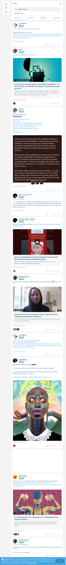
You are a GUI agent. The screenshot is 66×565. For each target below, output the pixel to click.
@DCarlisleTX (22, 51)
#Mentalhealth (42, 483)
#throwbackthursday (27, 344)
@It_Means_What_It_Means (26, 220)
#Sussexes (38, 125)
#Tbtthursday (38, 344)
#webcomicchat (47, 34)
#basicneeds (42, 36)
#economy (50, 483)
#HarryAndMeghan (29, 123)
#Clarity (31, 377)
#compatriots (18, 347)
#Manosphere (20, 481)
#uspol (30, 483)
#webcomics (39, 34)
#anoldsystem (50, 36)
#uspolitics (35, 483)
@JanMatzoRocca (23, 195)
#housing (21, 36)
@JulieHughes (22, 477)
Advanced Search (18, 13)
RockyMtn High (24, 544)
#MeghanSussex (25, 119)
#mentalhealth (34, 36)
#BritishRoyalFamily (29, 127)
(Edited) (27, 552)
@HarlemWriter (23, 360)
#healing (28, 345)
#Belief (36, 377)
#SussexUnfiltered (18, 123)
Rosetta (22, 199)
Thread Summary (17, 116)
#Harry (22, 127)
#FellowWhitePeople (30, 547)
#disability (35, 224)
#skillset (48, 345)
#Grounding (41, 377)
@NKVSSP (21, 25)
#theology (50, 224)
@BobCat (21, 110)
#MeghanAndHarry (29, 125)
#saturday (20, 38)
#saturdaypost (31, 34)
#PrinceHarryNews (18, 125)
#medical (26, 36)
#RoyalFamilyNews (18, 132)
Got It (60, 561)
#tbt (14, 342)
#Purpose (48, 377)
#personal (16, 34)
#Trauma (15, 130)
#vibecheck (26, 38)
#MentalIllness (26, 55)
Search (15, 3)
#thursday (25, 347)
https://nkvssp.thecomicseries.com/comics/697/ (26, 29)
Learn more (33, 563)
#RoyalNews (16, 127)
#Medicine (33, 55)
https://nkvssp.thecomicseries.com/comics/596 (26, 340)
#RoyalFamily (38, 123)
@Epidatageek (23, 277)
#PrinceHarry (16, 119)
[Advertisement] (37, 461)
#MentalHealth (17, 55)
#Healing (35, 128)
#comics (16, 36)
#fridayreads (22, 34)
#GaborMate (16, 121)
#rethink (38, 345)
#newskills (54, 345)
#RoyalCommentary (18, 128)
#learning (43, 345)
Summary (21, 26)
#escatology (56, 224)
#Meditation (25, 377)
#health (33, 345)
